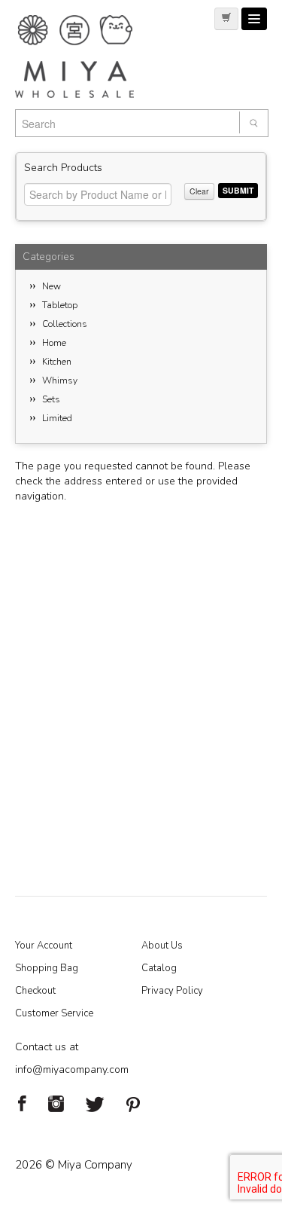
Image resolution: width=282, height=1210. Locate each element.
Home (54, 343)
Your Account (43, 945)
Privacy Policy (172, 991)
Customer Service (54, 1013)
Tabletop (59, 305)
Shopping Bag (46, 968)
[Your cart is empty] (226, 19)
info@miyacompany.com (72, 1069)
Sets (51, 399)
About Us (162, 945)
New (51, 286)
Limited (57, 418)
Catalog (159, 968)
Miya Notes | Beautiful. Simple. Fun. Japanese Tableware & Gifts (90, 56)
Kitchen (56, 362)
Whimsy (59, 380)
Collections (64, 324)
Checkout (35, 991)
